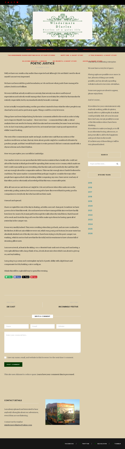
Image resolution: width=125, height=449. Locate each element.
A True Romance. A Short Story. (103, 55)
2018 (90, 196)
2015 (90, 183)
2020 (90, 206)
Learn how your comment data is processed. (55, 374)
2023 (90, 219)
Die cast (11, 306)
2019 (90, 201)
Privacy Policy (89, 49)
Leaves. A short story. (93, 61)
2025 (90, 229)
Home (28, 49)
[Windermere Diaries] (62, 26)
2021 (90, 210)
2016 (90, 187)
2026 (90, 233)
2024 (90, 224)
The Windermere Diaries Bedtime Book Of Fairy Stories (31, 55)
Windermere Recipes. (45, 49)
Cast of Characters (68, 49)
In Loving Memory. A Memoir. (34, 61)
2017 (90, 192)
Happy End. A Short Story (72, 55)
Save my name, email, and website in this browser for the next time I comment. (40, 357)
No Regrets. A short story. (65, 61)
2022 (90, 215)
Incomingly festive (68, 306)
